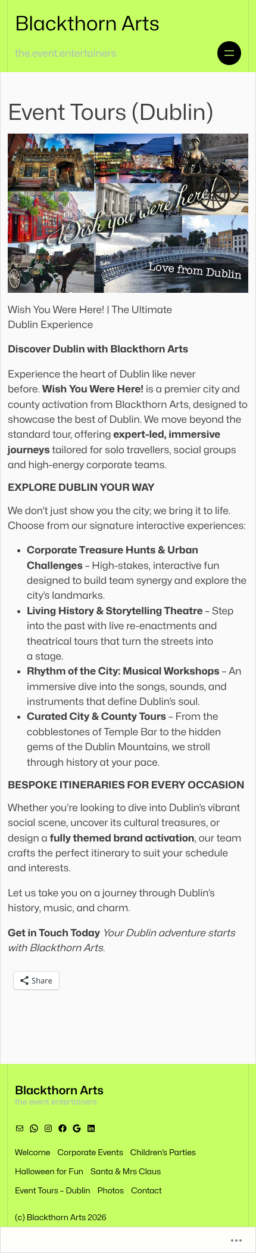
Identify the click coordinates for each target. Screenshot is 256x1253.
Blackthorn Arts (87, 24)
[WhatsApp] (34, 1128)
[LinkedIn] (91, 1128)
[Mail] (19, 1128)
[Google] (77, 1128)
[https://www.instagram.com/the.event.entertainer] (48, 1128)
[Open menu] (229, 53)
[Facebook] (62, 1128)
